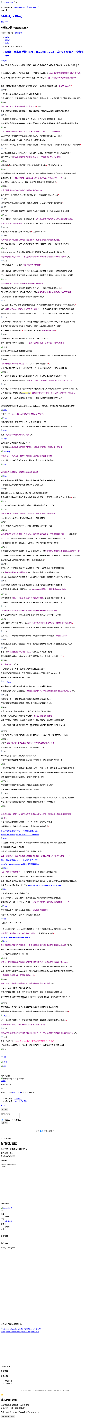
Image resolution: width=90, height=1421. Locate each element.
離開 (12, 1416)
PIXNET (28, 1390)
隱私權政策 (57, 1390)
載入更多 (4, 1109)
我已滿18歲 (5, 1416)
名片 (7, 43)
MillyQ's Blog (11, 16)
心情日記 (18, 1099)
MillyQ (3, 1081)
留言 (19, 1092)
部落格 (8, 40)
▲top (3, 1105)
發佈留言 (4, 1123)
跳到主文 (4, 22)
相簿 (7, 37)
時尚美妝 (18, 33)
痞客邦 (14, 1092)
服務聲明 (66, 1390)
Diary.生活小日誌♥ (21, 1101)
